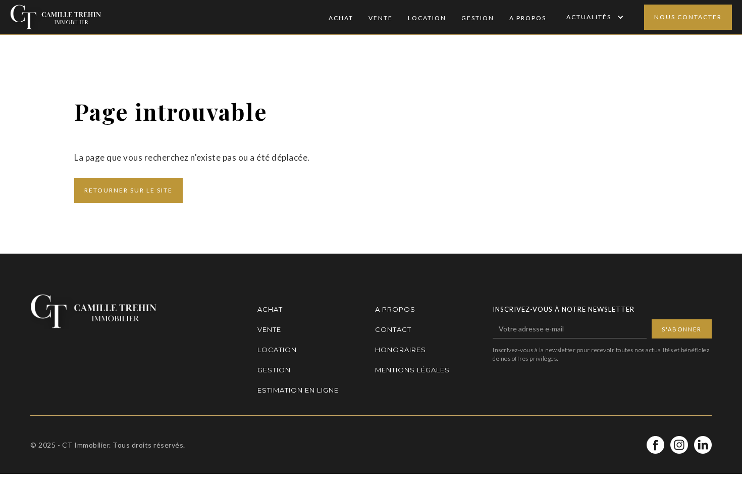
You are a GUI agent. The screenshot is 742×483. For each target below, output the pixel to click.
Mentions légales (412, 370)
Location (427, 18)
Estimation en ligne (298, 390)
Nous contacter (688, 17)
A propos (395, 309)
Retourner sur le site (128, 190)
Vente (380, 18)
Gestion (477, 18)
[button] (594, 17)
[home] (55, 17)
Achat (341, 18)
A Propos (527, 18)
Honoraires (400, 350)
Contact (393, 329)
